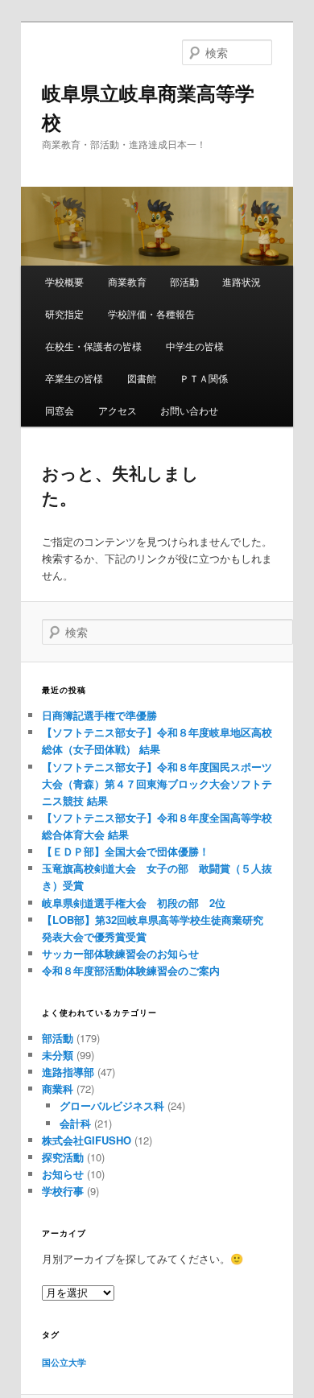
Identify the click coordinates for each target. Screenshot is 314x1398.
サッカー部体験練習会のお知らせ (120, 953)
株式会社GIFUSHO (86, 1140)
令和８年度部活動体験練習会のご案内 (131, 970)
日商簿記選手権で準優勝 (99, 715)
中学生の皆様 (195, 346)
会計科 (75, 1123)
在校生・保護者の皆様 (93, 346)
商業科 (57, 1088)
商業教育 (127, 281)
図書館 (141, 378)
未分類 (57, 1054)
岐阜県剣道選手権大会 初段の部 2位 (133, 902)
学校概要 (64, 281)
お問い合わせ (189, 410)
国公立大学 (64, 1362)
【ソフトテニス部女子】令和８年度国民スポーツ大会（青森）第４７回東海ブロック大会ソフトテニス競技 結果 (157, 783)
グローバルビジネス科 (112, 1105)
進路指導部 (68, 1071)
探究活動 (63, 1157)
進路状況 (241, 281)
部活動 (184, 281)
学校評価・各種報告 (151, 313)
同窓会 (59, 410)
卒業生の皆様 (74, 378)
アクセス (117, 410)
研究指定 (64, 313)
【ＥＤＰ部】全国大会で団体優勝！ (125, 851)
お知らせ (63, 1173)
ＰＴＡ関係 (204, 378)
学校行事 (63, 1190)
